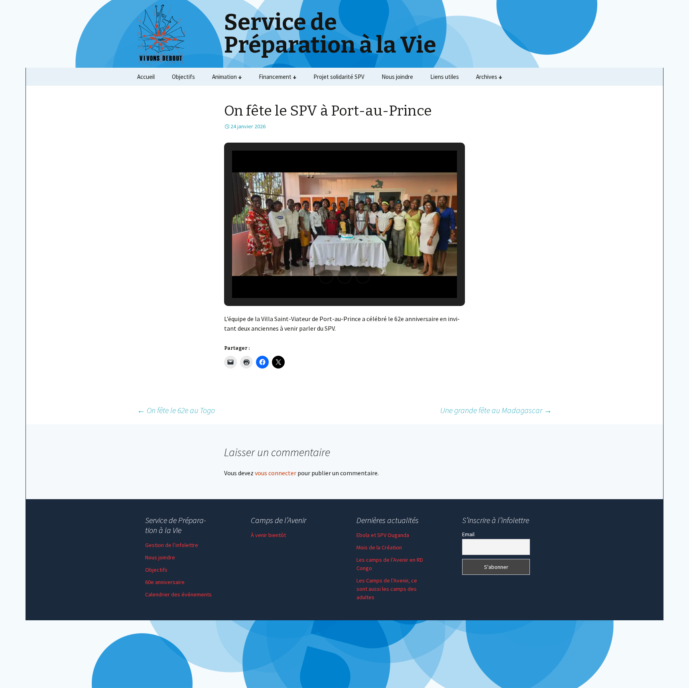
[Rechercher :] (545, 77)
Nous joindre (397, 76)
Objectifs (183, 76)
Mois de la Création (379, 547)
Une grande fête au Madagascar (496, 410)
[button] (326, 276)
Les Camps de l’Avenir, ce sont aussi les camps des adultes (386, 589)
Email (468, 534)
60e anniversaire (165, 582)
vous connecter (275, 473)
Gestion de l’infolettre (171, 545)
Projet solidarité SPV (338, 76)
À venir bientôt (268, 535)
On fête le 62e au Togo (176, 410)
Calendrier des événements (178, 594)
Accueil (146, 76)
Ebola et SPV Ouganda (382, 535)
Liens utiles (444, 76)
